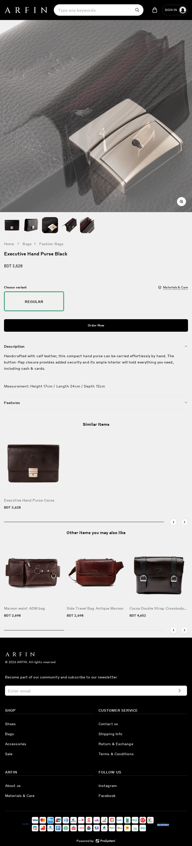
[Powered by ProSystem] (106, 840)
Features (12, 402)
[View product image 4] (69, 225)
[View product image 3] (50, 225)
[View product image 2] (31, 225)
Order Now (96, 325)
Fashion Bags (51, 243)
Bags (27, 243)
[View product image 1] (12, 225)
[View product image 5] (88, 225)
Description (14, 346)
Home (9, 243)
